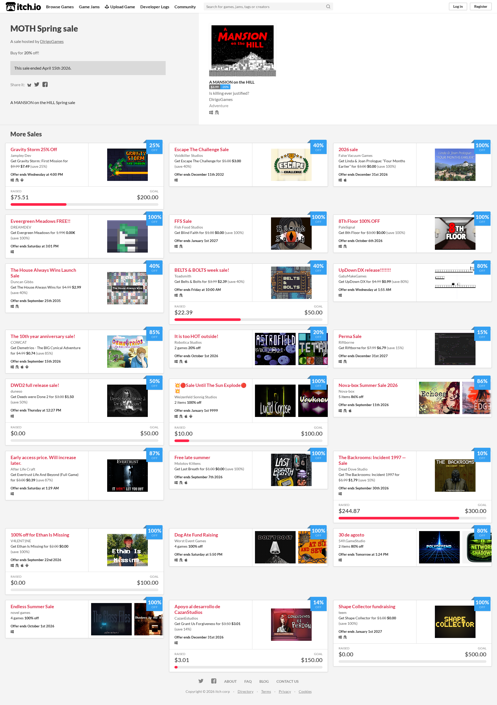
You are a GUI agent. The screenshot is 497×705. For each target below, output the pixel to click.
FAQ (248, 681)
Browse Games (60, 6)
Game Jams (89, 6)
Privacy (285, 691)
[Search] (328, 6)
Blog (264, 681)
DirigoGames (52, 41)
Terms (266, 691)
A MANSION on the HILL (231, 81)
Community (185, 6)
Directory (245, 691)
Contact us (287, 681)
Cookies (305, 691)
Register (480, 6)
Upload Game (122, 6)
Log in (458, 6)
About (230, 681)
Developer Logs (154, 6)
